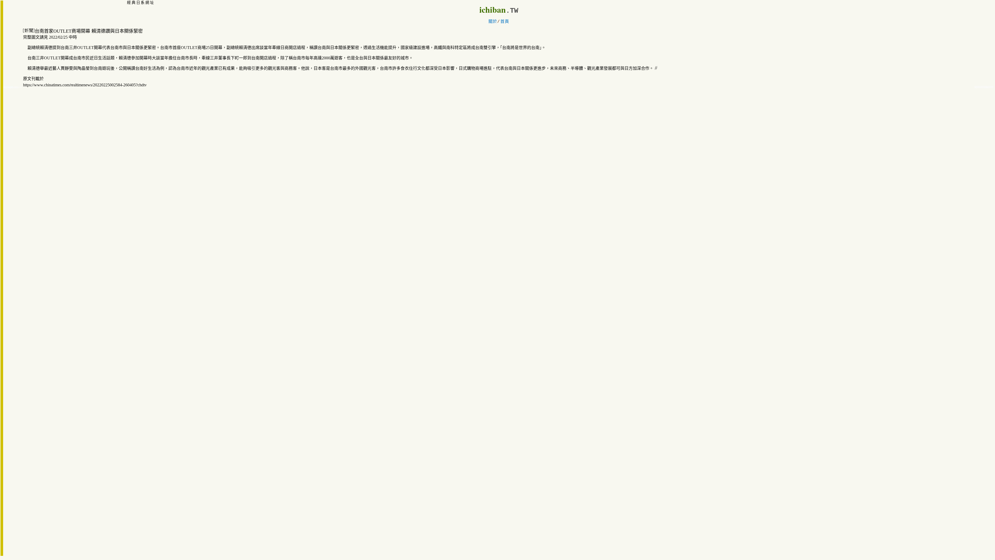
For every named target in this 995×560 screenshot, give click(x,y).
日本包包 (980, 87)
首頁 (504, 21)
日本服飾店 (986, 87)
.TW (512, 11)
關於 (492, 21)
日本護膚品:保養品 (12, 87)
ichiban (492, 9)
